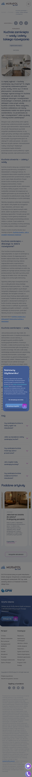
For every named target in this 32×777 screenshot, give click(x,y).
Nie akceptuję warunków (16, 400)
